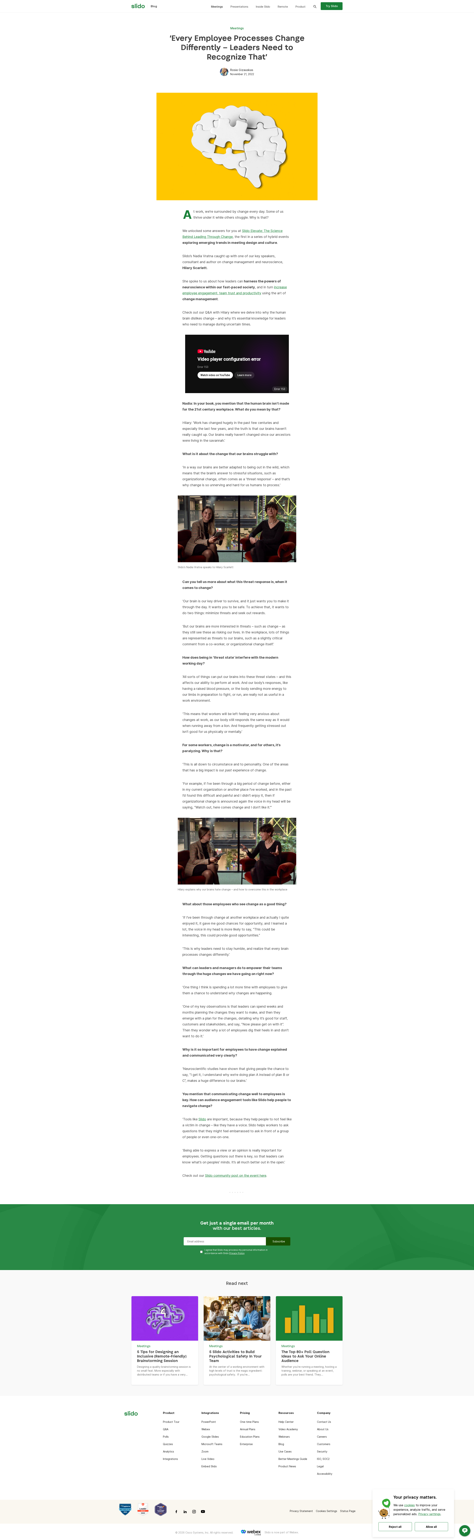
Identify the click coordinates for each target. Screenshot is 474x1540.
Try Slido (332, 6)
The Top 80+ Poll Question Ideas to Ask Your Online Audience (305, 1356)
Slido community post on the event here (235, 1175)
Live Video (207, 1458)
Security (322, 1451)
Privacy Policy (237, 1253)
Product (300, 6)
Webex (205, 1429)
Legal (320, 1466)
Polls (166, 1436)
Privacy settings (429, 1514)
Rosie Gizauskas (241, 70)
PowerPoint (208, 1421)
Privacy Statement (301, 1511)
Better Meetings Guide (292, 1458)
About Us (322, 1429)
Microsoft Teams (211, 1444)
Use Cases (285, 1451)
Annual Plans (247, 1429)
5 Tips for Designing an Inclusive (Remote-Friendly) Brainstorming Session (161, 1356)
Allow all (431, 1526)
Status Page (348, 1511)
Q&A (165, 1429)
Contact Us (324, 1421)
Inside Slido (263, 6)
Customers (323, 1444)
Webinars (284, 1436)
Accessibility (324, 1473)
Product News (287, 1466)
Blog (281, 1444)
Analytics (168, 1451)
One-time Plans (249, 1421)
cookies (409, 1505)
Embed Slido (209, 1466)
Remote (283, 6)
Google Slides (210, 1436)
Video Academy (288, 1429)
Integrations (170, 1458)
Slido (202, 1119)
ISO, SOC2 (323, 1458)
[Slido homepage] (138, 6)
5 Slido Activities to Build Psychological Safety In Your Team (235, 1356)
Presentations (239, 6)
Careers (322, 1436)
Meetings (217, 6)
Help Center (286, 1421)
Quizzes (168, 1444)
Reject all (395, 1526)
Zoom (204, 1451)
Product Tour (171, 1421)
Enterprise (246, 1444)
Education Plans (250, 1436)
